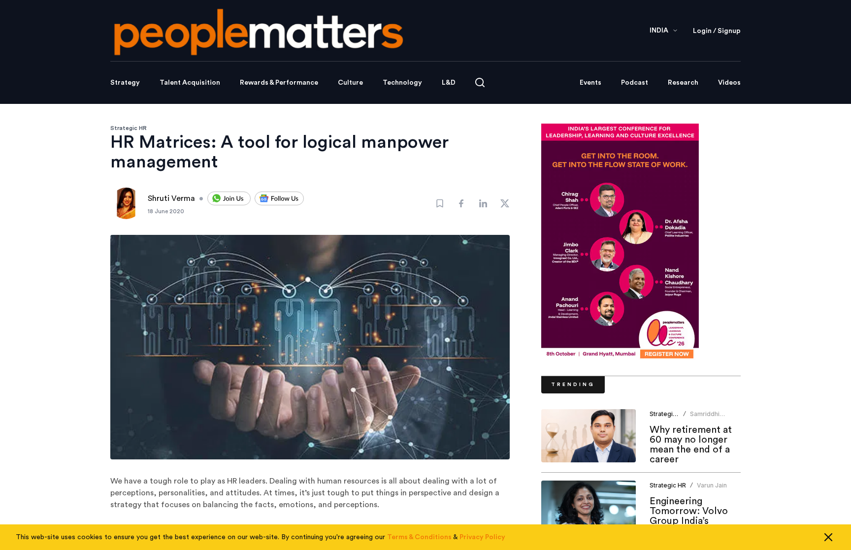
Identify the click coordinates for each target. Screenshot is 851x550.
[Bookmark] (440, 203)
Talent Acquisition (190, 82)
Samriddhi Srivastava (705, 417)
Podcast (634, 82)
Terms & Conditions (419, 537)
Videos (729, 82)
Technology (402, 82)
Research (683, 82)
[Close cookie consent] (828, 537)
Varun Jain (712, 485)
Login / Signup (717, 31)
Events (590, 82)
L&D (449, 82)
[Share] (461, 203)
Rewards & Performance (279, 82)
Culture (350, 82)
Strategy (125, 82)
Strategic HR (128, 128)
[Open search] (480, 82)
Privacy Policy (482, 537)
